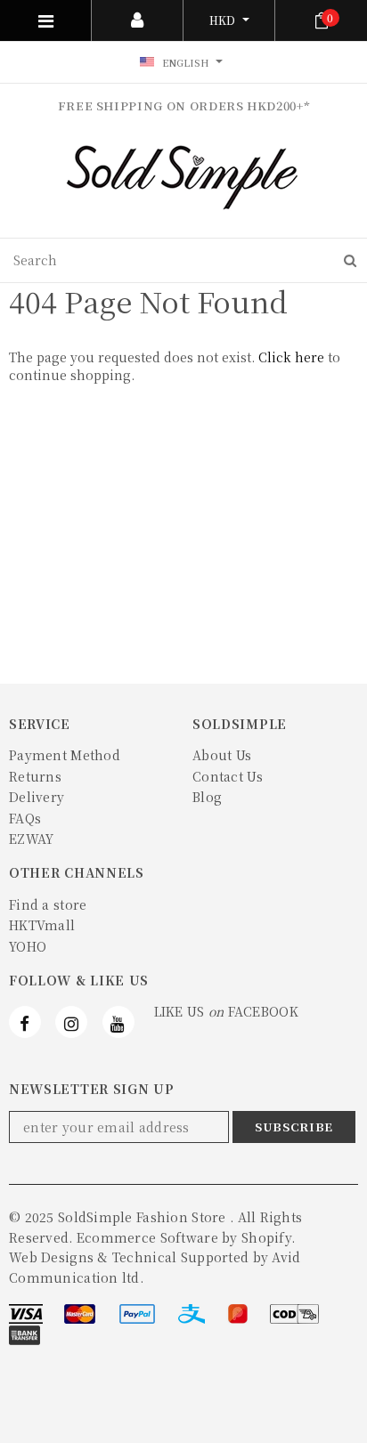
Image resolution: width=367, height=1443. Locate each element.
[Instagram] (71, 1022)
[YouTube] (118, 1022)
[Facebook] (25, 1022)
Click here (293, 357)
